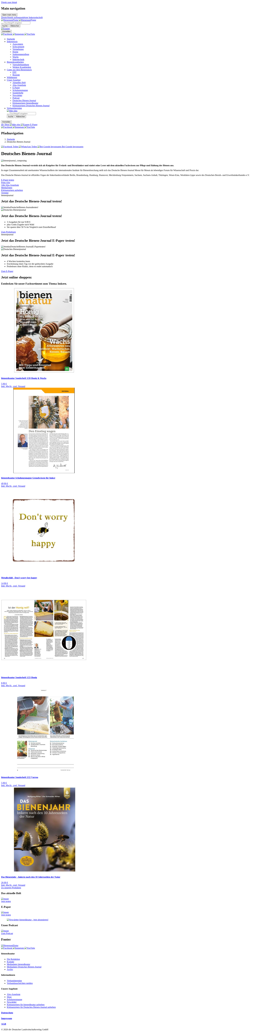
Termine (5, 193)
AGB (3, 1024)
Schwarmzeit (18, 46)
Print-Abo (5, 182)
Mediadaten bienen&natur (18, 964)
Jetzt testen (6, 901)
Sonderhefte (18, 93)
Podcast (16, 98)
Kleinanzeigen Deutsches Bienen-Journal (31, 105)
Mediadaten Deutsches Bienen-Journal (24, 967)
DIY (15, 72)
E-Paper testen (7, 180)
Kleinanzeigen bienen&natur (25, 103)
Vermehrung (18, 49)
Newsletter (17, 95)
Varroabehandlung (21, 64)
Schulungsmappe (20, 90)
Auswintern (18, 44)
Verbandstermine (14, 108)
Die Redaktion (13, 959)
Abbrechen (14, 26)
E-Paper (16, 87)
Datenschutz (7, 1012)
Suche (5, 26)
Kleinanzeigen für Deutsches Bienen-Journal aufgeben (31, 1007)
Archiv (10, 969)
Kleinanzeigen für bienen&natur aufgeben (26, 1004)
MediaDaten (6, 187)
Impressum (6, 1018)
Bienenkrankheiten (15, 62)
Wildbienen (12, 77)
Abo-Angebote (19, 85)
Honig (15, 52)
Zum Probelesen (8, 232)
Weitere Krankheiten (22, 67)
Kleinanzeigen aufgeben (12, 190)
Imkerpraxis (12, 41)
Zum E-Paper (7, 271)
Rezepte (16, 75)
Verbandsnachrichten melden (20, 983)
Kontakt (10, 962)
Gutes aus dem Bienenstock (19, 70)
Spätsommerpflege (21, 54)
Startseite (11, 39)
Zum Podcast (7, 933)
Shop (9, 997)
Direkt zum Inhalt (9, 2)
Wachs (15, 57)
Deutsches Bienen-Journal (24, 100)
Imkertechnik (18, 59)
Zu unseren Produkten (11, 887)
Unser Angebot (13, 80)
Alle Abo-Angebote (10, 185)
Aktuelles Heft (19, 82)
